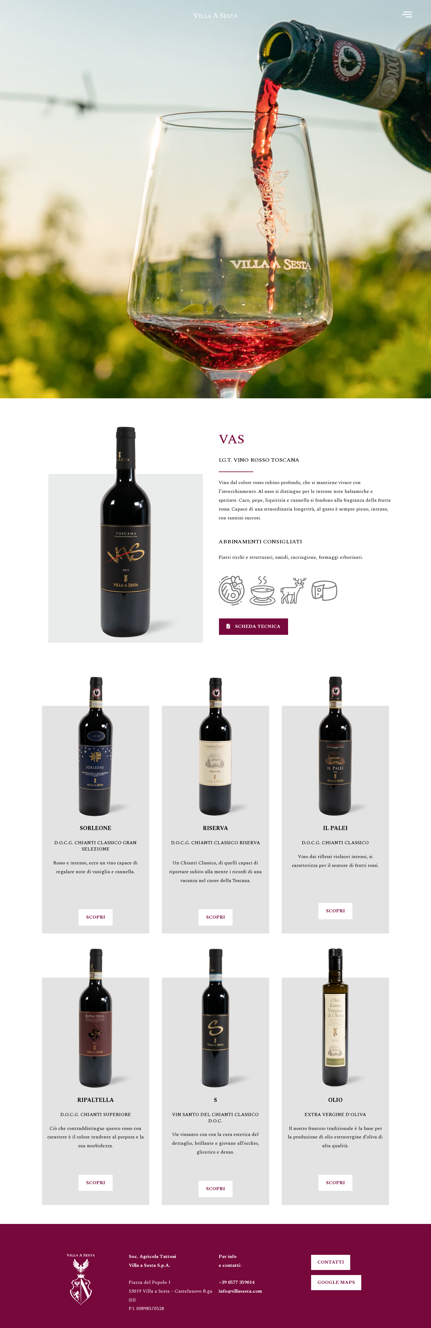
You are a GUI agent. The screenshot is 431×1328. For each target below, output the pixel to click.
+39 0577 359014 (236, 1282)
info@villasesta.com (240, 1291)
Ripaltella (95, 1100)
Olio (335, 1100)
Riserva (215, 828)
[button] (253, 626)
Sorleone (95, 828)
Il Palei (335, 828)
